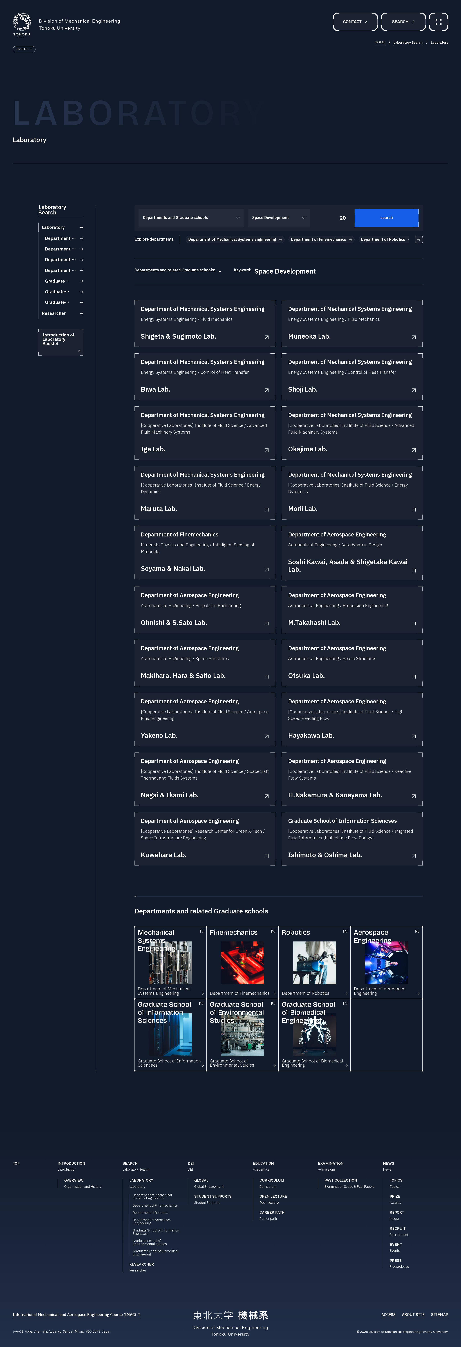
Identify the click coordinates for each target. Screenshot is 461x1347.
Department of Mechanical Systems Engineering (152, 1197)
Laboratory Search (408, 42)
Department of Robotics (150, 1213)
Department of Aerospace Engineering (152, 1222)
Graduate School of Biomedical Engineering (155, 1253)
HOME (380, 42)
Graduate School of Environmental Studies (150, 1242)
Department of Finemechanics (155, 1205)
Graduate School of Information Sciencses (156, 1232)
